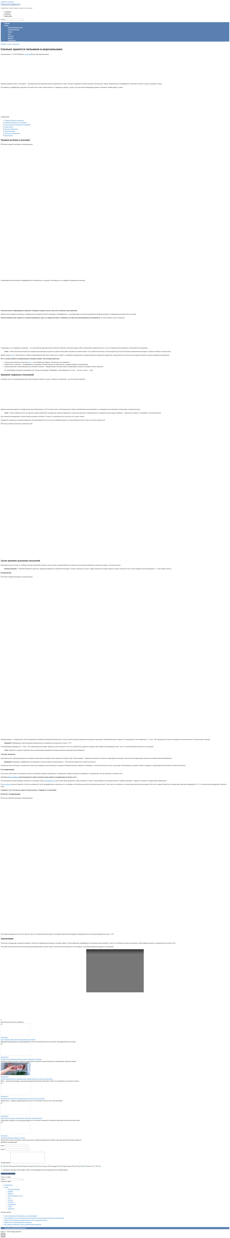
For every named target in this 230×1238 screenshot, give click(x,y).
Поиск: (3, 19)
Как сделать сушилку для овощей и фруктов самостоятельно (21, 1118)
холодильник (6, 784)
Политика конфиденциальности (15, 1228)
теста (12, 355)
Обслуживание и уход (15, 27)
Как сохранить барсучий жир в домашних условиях (18, 1039)
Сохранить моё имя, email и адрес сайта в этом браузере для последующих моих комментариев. (35, 1170)
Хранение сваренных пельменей (15, 122)
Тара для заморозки (11, 129)
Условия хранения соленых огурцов (13, 1138)
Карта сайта (8, 16)
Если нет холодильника (12, 133)
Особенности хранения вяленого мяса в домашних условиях (21, 1059)
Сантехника (12, 40)
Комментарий (5, 1163)
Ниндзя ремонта (10, 4)
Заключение (8, 135)
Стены (10, 32)
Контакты (7, 14)
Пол (9, 34)
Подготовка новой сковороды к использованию (20, 1216)
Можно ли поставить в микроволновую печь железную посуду (25, 1220)
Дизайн (10, 1191)
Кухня (6, 25)
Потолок (11, 36)
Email (3, 1149)
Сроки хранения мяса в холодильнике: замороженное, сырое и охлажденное (27, 1079)
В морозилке (8, 127)
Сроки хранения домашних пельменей (17, 125)
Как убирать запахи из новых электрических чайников (22, 1224)
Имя (3, 1146)
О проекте (7, 12)
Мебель (10, 38)
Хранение (27, 54)
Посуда (10, 1200)
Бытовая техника (13, 30)
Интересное (8, 1185)
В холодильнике (9, 131)
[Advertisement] (115, 68)
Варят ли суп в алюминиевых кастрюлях (18, 1222)
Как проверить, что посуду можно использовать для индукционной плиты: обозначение (34, 1218)
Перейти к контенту (7, 2)
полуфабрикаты (49, 781)
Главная (7, 23)
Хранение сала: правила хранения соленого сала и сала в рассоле (23, 1098)
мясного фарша (13, 777)
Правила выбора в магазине (14, 120)
